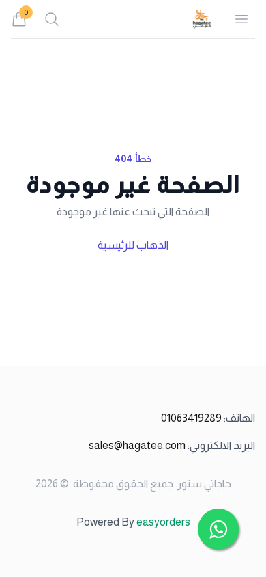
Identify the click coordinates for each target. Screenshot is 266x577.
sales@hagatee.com (172, 445)
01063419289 (208, 418)
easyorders (163, 522)
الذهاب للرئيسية (133, 245)
